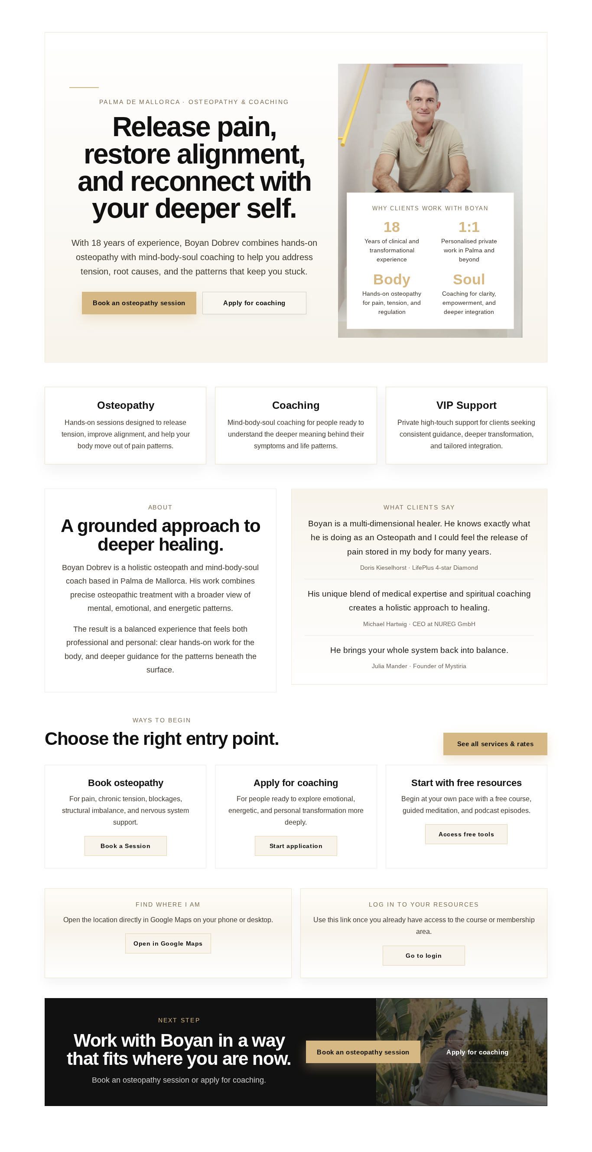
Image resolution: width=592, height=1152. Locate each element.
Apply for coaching (254, 303)
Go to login (424, 955)
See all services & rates (495, 743)
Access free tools (466, 834)
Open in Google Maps (168, 943)
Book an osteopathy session (139, 303)
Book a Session (125, 845)
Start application (296, 845)
